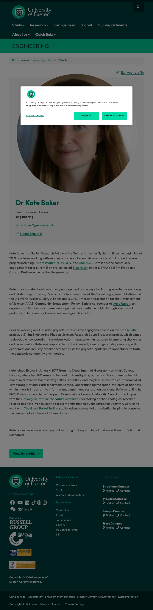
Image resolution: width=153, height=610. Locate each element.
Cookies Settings (35, 115)
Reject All (86, 115)
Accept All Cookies (114, 115)
